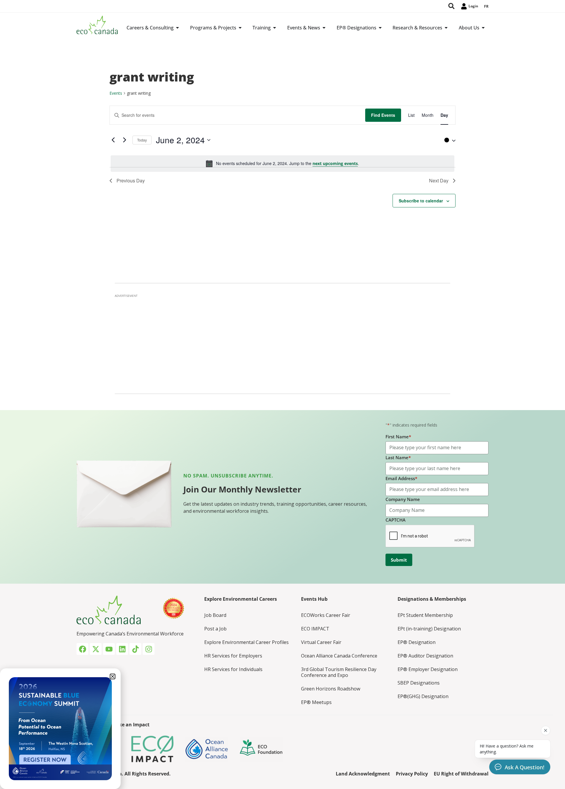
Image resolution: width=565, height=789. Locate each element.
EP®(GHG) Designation (423, 696)
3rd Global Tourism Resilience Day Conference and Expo (338, 672)
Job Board (215, 615)
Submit (399, 560)
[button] (448, 140)
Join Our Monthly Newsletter (242, 489)
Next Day (438, 180)
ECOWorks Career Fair (325, 615)
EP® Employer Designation (428, 669)
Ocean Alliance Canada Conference (339, 655)
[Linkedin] (122, 649)
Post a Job (215, 628)
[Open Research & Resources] (446, 27)
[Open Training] (274, 27)
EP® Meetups (316, 702)
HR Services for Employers (233, 655)
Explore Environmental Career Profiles (246, 642)
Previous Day (131, 180)
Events (115, 93)
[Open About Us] (483, 27)
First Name (398, 437)
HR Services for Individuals (233, 669)
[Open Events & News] (324, 27)
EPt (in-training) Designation (429, 628)
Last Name (398, 457)
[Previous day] (113, 140)
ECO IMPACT (315, 628)
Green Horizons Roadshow (330, 688)
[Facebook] (82, 649)
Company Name (402, 499)
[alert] (282, 163)
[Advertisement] (282, 342)
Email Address (401, 478)
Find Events (383, 115)
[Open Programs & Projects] (240, 27)
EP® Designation (417, 642)
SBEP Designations (419, 683)
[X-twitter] (96, 649)
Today (142, 139)
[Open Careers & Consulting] (177, 27)
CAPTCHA (395, 520)
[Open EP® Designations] (380, 27)
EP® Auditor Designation (425, 655)
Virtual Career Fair (321, 642)
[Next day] (124, 140)
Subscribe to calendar (421, 201)
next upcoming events (335, 163)
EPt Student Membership (425, 615)
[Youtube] (109, 649)
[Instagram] (148, 649)
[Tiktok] (135, 649)
